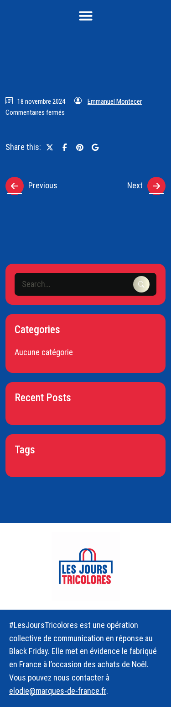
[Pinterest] (80, 147)
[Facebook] (65, 147)
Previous (42, 185)
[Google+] (95, 147)
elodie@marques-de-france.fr (57, 691)
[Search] (141, 284)
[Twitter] (50, 147)
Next (135, 185)
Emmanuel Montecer (115, 101)
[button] (86, 16)
